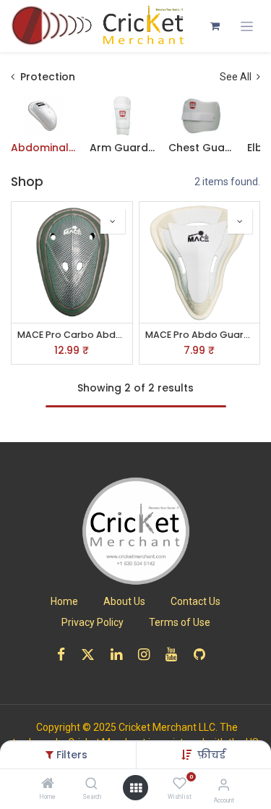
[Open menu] (136, 788)
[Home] (47, 784)
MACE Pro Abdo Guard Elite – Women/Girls (199, 334)
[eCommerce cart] (215, 26)
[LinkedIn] (121, 654)
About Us (124, 601)
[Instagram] (148, 654)
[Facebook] (65, 654)
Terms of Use (179, 622)
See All (237, 76)
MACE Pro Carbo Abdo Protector (71, 334)
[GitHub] (204, 654)
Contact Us (195, 601)
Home (64, 601)
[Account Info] (224, 784)
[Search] (91, 784)
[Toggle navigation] (246, 26)
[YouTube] (175, 654)
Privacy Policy (92, 622)
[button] (211, 755)
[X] (92, 654)
